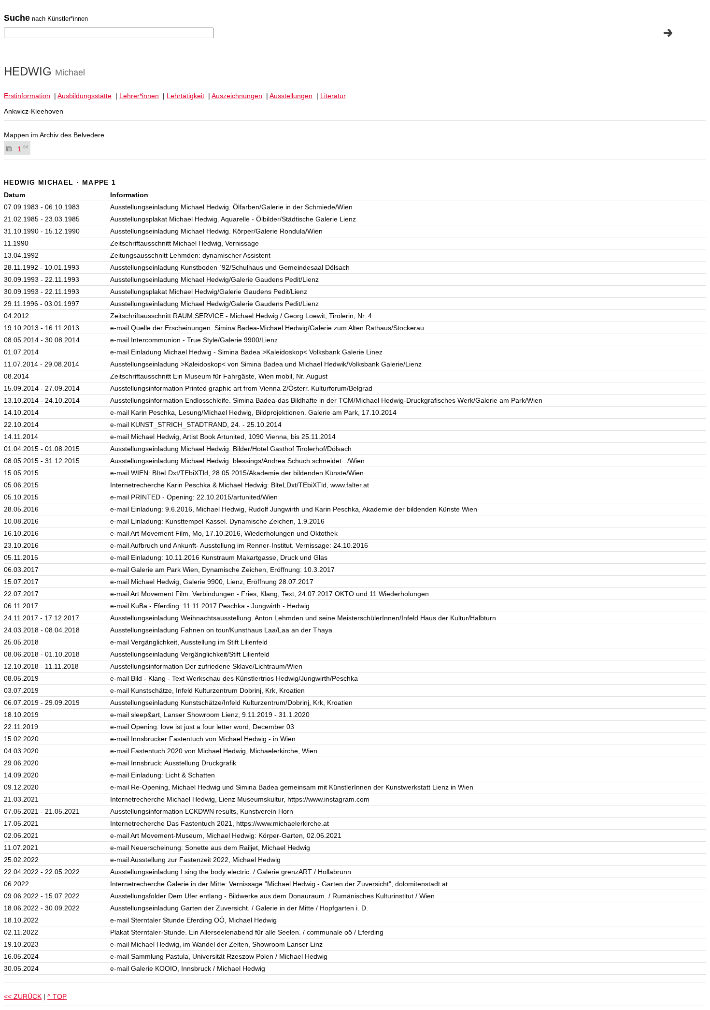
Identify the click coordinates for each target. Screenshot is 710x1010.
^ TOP (57, 996)
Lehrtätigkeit (185, 96)
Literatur (333, 96)
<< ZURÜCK (23, 996)
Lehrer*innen (139, 96)
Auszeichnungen (237, 96)
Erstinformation (27, 96)
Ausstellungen (291, 96)
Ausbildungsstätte (84, 96)
